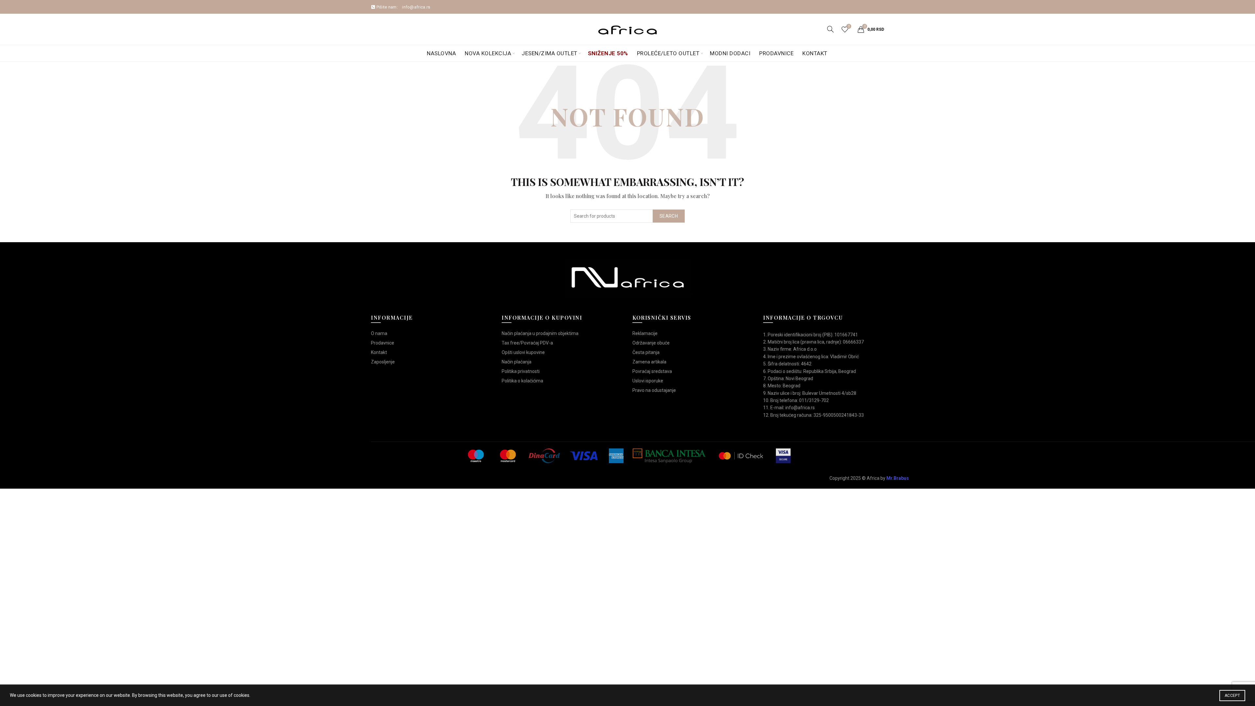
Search (669, 216)
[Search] (830, 29)
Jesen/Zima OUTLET (549, 53)
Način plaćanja (516, 361)
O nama (379, 333)
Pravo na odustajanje (654, 390)
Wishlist (849, 26)
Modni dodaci (730, 53)
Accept (1232, 695)
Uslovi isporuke (647, 380)
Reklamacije (645, 333)
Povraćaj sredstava (652, 371)
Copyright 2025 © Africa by (869, 478)
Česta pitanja (646, 352)
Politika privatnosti (521, 371)
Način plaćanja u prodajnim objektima (540, 333)
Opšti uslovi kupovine (523, 352)
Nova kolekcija (488, 53)
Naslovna (441, 53)
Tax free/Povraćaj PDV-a (527, 342)
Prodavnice (776, 53)
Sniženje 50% (608, 53)
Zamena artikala (649, 361)
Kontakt (815, 53)
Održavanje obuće (651, 342)
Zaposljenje (383, 361)
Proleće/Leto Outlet (668, 53)
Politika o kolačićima (522, 380)
